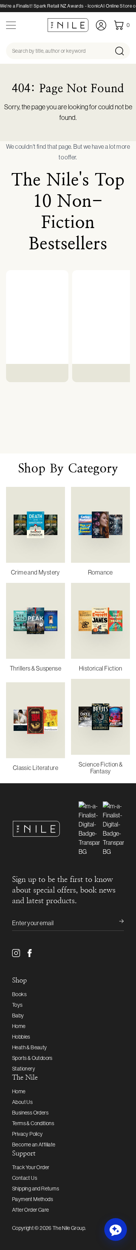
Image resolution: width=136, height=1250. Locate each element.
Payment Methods (32, 1199)
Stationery (23, 1069)
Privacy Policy (27, 1134)
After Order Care (30, 1210)
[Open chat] (115, 1229)
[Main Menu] (11, 25)
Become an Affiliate (34, 1144)
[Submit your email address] (116, 922)
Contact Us (24, 1178)
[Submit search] (122, 51)
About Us (22, 1102)
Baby (18, 1015)
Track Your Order (30, 1167)
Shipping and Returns (35, 1188)
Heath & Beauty (29, 1047)
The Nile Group (69, 1228)
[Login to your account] (101, 25)
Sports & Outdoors (32, 1058)
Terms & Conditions (33, 1123)
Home (19, 1026)
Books (19, 994)
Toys (17, 1005)
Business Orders (30, 1113)
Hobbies (21, 1037)
